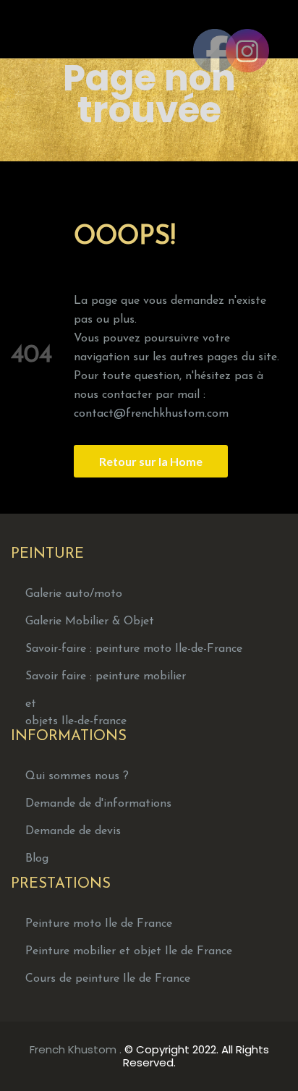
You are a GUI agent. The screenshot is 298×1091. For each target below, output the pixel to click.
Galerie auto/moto (73, 594)
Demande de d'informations (98, 804)
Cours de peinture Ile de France (107, 979)
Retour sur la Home (151, 461)
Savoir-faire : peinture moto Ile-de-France (133, 649)
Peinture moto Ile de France (98, 924)
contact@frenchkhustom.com (151, 414)
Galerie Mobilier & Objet (89, 621)
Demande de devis (73, 831)
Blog (36, 859)
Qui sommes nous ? (77, 776)
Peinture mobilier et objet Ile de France (128, 951)
